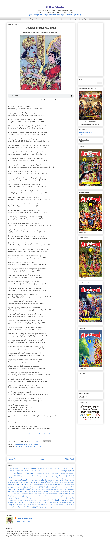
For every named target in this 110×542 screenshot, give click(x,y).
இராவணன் (21, 473)
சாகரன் (61, 480)
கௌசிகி (54, 478)
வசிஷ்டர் (56, 500)
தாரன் (9, 489)
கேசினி (24, 478)
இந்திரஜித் (64, 470)
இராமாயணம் (55, 6)
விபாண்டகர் (70, 502)
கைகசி (28, 478)
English (39, 433)
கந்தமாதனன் (67, 473)
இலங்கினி (39, 473)
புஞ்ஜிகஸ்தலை (25, 495)
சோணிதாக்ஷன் (70, 484)
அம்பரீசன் (17, 470)
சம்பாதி (43, 480)
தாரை (14, 489)
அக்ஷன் (27, 468)
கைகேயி (34, 478)
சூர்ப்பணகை (58, 484)
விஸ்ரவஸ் (56, 504)
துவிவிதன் (71, 489)
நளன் (39, 491)
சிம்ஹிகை (29, 482)
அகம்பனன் (11, 468)
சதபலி (72, 478)
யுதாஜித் (71, 498)
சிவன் (34, 482)
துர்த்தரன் (53, 489)
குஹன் (15, 478)
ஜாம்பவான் (35, 487)
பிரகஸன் (31, 493)
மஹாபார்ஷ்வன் (69, 495)
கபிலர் (14, 475)
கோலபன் (40, 478)
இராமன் (12, 473)
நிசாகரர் (53, 491)
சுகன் (42, 482)
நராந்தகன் (34, 491)
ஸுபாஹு (66, 504)
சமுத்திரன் (38, 480)
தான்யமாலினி (70, 487)
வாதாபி (19, 502)
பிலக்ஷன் (10, 495)
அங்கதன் (33, 468)
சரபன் (52, 480)
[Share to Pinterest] (50, 441)
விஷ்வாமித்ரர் (47, 504)
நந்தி (30, 491)
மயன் (56, 495)
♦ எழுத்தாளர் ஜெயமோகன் (85, 132)
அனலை (72, 468)
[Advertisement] (90, 49)
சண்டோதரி (66, 478)
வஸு (15, 502)
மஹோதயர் (10, 498)
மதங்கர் (45, 495)
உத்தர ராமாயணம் (50, 14)
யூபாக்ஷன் (10, 500)
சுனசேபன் (71, 482)
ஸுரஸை (71, 504)
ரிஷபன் (28, 500)
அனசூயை (66, 468)
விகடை (45, 502)
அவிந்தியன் (35, 470)
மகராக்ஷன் (33, 495)
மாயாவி (35, 498)
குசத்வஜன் (43, 475)
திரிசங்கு (22, 489)
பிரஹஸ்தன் (66, 493)
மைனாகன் (60, 498)
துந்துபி (48, 489)
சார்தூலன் (11, 482)
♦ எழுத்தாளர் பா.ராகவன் (85, 133)
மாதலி (30, 498)
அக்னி (23, 468)
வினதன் (59, 502)
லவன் (51, 500)
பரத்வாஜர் (16, 493)
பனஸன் (66, 491)
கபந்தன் (10, 475)
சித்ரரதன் (23, 482)
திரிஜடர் (34, 489)
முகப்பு (31, 14)
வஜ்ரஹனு (71, 500)
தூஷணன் (18, 491)
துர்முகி (65, 489)
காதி (32, 475)
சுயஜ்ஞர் (35, 484)
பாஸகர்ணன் (25, 493)
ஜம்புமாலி (20, 487)
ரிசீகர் (24, 500)
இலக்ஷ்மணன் (31, 473)
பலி (20, 493)
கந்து (72, 473)
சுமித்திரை (28, 484)
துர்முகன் (59, 489)
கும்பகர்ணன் (70, 476)
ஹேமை (52, 507)
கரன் (18, 476)
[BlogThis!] (45, 441)
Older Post (69, 459)
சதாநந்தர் (10, 480)
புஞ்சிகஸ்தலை (17, 495)
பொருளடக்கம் (38, 14)
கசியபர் (62, 473)
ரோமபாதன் (46, 500)
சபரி (29, 480)
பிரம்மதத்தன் (53, 493)
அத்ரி (61, 468)
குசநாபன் (48, 475)
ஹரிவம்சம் (69, 14)
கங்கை (57, 473)
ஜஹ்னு (24, 487)
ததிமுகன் (49, 487)
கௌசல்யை (47, 478)
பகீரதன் (62, 491)
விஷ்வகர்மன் (38, 504)
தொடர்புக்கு (77, 14)
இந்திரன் (71, 470)
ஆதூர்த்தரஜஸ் (56, 470)
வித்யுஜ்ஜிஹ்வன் (52, 502)
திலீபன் (44, 489)
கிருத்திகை (37, 475)
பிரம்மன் (60, 493)
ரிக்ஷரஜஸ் (20, 500)
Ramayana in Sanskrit (31, 444)
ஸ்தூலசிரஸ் (21, 507)
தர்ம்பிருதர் (57, 487)
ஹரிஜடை (42, 507)
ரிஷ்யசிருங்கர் (34, 500)
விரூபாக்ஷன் (26, 504)
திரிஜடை (38, 489)
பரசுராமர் (71, 491)
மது (49, 495)
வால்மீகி (39, 502)
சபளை (33, 480)
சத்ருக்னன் (23, 480)
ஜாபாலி (29, 487)
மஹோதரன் (17, 498)
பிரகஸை (36, 493)
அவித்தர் (29, 470)
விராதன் (19, 504)
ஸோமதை (10, 507)
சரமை (56, 480)
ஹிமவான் (47, 507)
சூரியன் (52, 484)
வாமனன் (30, 502)
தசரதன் (42, 487)
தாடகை (63, 487)
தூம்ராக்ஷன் (11, 491)
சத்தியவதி (17, 480)
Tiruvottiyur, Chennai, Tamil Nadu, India (28, 447)
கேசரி (19, 478)
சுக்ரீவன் (48, 482)
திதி (18, 489)
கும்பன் (10, 478)
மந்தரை (52, 495)
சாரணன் (71, 480)
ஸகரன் (61, 504)
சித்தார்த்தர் (17, 482)
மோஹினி (66, 498)
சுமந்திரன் (21, 484)
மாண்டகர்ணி (25, 498)
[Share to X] (47, 441)
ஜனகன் (14, 487)
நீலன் (57, 491)
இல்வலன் (45, 473)
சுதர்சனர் (54, 482)
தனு (53, 487)
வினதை (64, 502)
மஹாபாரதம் (60, 14)
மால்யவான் (47, 498)
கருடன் (22, 475)
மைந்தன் (53, 498)
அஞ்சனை (49, 468)
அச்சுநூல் (75, 19)
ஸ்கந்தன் (15, 507)
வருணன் (10, 502)
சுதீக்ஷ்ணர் (65, 482)
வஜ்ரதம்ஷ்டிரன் (64, 500)
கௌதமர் (60, 478)
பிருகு (72, 493)
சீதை (38, 482)
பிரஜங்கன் (41, 493)
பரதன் (10, 493)
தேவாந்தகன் (25, 491)
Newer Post (13, 459)
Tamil (46, 433)
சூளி (64, 484)
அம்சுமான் (11, 470)
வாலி (35, 502)
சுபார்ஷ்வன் (11, 484)
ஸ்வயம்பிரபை (27, 507)
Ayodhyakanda (18, 444)
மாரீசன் (40, 498)
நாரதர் (43, 491)
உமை (49, 473)
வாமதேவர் (24, 502)
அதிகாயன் (56, 468)
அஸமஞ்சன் (42, 470)
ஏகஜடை (53, 473)
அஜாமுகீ (45, 468)
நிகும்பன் (47, 491)
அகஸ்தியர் (18, 468)
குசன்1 (58, 475)
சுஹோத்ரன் (46, 484)
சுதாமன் (59, 482)
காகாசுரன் (27, 475)
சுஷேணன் (40, 484)
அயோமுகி (23, 470)
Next (51, 433)
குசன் (53, 475)
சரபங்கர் (48, 480)
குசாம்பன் (62, 475)
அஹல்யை (49, 470)
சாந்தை (66, 480)
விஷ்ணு (32, 504)
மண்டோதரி (40, 495)
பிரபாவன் (47, 493)
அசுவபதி (40, 468)
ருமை (40, 500)
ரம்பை (15, 500)
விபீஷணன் (12, 504)
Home (41, 459)
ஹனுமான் (36, 507)
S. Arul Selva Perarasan (25, 518)
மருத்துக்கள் (62, 495)
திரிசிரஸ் (28, 489)
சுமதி (16, 484)
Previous (32, 433)
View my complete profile (23, 521)
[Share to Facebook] (49, 441)
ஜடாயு (10, 487)
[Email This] (44, 441)
